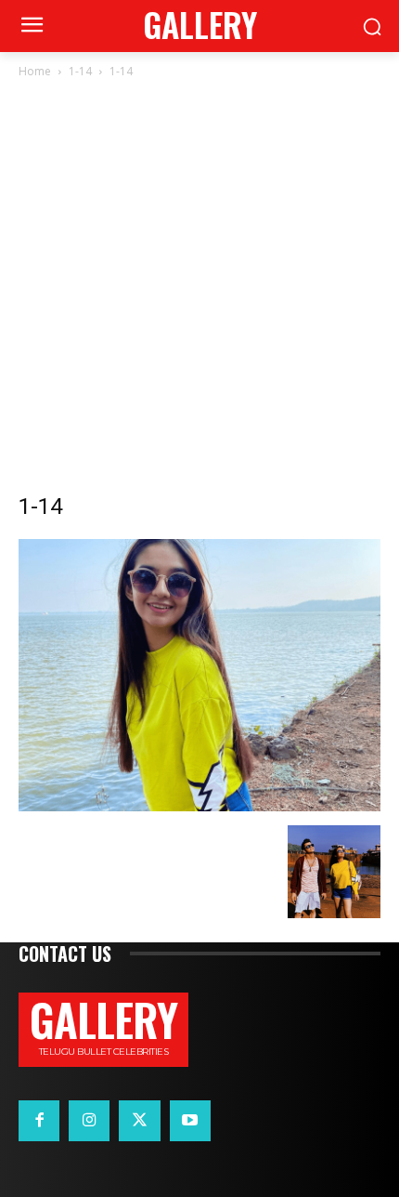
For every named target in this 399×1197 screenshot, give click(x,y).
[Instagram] (89, 1120)
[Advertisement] (199, 291)
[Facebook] (39, 1120)
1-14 (80, 71)
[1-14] (199, 806)
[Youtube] (190, 1120)
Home (35, 71)
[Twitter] (139, 1120)
